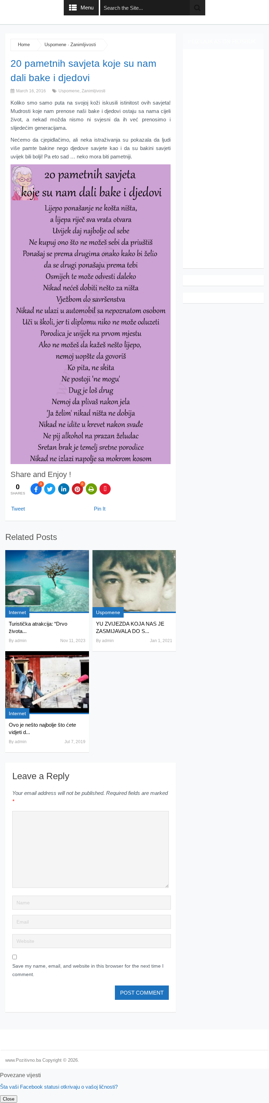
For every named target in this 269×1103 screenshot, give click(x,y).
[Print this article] (91, 488)
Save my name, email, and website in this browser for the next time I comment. (88, 970)
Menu (87, 7)
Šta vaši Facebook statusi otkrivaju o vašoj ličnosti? (59, 1087)
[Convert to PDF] (105, 488)
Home (24, 44)
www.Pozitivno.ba (23, 1060)
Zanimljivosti (83, 44)
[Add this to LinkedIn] (63, 488)
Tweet (18, 509)
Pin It (99, 509)
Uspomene (55, 44)
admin (21, 640)
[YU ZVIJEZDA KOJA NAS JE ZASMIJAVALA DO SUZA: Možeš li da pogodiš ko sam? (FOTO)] (134, 581)
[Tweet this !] (49, 488)
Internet (17, 612)
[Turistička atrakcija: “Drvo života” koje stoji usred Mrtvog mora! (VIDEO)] (47, 581)
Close (8, 1099)
